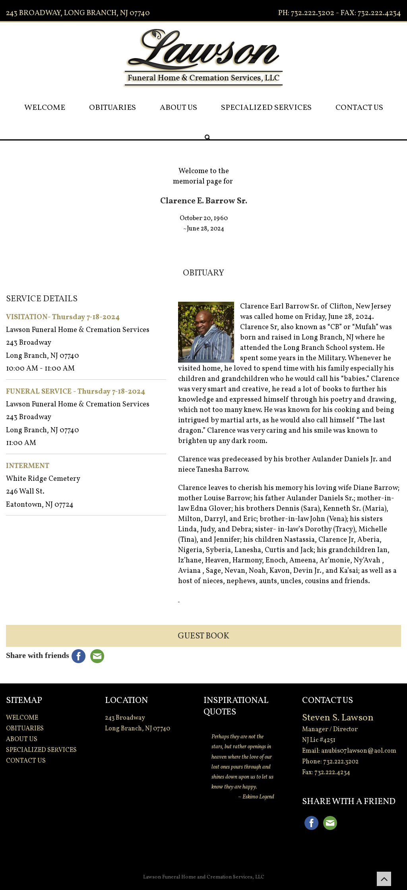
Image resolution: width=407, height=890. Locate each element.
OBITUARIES (112, 107)
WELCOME (44, 107)
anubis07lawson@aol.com (358, 751)
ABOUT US (178, 107)
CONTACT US (359, 107)
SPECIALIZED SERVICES (266, 107)
